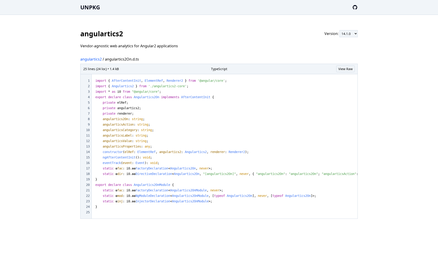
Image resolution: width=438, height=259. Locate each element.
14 (88, 152)
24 (88, 207)
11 (88, 135)
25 (88, 212)
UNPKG (90, 7)
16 (88, 163)
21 (88, 190)
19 (88, 179)
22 (88, 196)
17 (88, 168)
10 (88, 130)
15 (88, 157)
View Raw (345, 69)
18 (88, 174)
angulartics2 (91, 59)
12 (88, 141)
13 (88, 146)
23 (88, 201)
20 (88, 185)
